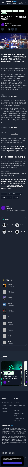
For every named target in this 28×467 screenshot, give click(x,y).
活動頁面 (3, 115)
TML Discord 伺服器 (7, 405)
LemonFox (8, 23)
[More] (16, 29)
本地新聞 (15, 11)
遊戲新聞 (4, 13)
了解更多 (20, 459)
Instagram (21, 182)
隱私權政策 (4, 411)
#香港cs (16, 197)
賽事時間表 (4, 408)
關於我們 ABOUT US (7, 402)
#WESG (4, 194)
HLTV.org (16, 410)
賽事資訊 (21, 11)
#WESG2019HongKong (15, 194)
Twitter (14, 182)
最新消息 (9, 11)
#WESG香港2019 (6, 197)
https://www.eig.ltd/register (16, 146)
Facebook (4, 184)
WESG (3, 11)
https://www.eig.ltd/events (15, 151)
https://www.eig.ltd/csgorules (16, 148)
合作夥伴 (16, 398)
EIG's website (14, 96)
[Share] (12, 29)
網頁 (24, 55)
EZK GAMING (17, 402)
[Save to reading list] (9, 29)
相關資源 (4, 398)
